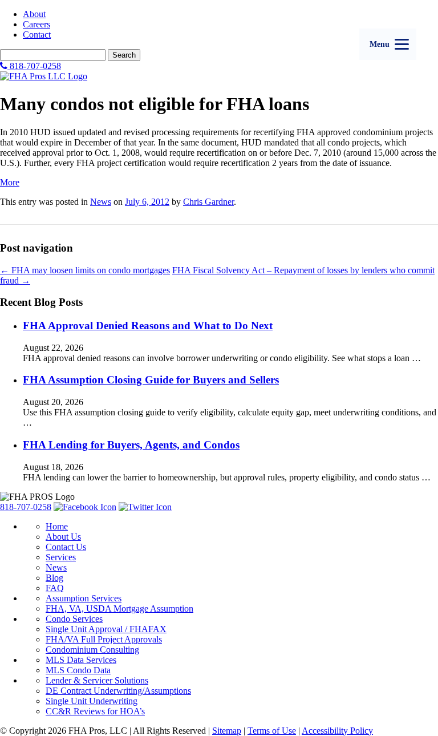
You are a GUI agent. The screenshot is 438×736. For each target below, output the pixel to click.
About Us (63, 536)
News (100, 202)
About (34, 14)
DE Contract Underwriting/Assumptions (118, 690)
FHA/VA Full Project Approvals (104, 639)
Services (61, 557)
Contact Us (66, 547)
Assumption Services (83, 598)
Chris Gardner (208, 202)
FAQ (55, 588)
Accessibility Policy (337, 730)
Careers (36, 24)
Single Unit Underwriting (91, 701)
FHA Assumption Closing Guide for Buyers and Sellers (151, 380)
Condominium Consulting (92, 649)
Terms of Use (272, 730)
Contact (37, 34)
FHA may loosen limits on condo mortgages (85, 270)
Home (57, 526)
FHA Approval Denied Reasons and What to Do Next (148, 325)
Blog (54, 578)
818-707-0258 (34, 66)
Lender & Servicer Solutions (97, 680)
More (9, 182)
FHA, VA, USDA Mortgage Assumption (119, 608)
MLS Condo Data (78, 670)
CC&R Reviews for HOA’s (95, 711)
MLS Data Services (81, 660)
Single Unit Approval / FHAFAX (106, 629)
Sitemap (226, 730)
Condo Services (74, 619)
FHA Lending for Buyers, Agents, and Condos (131, 445)
